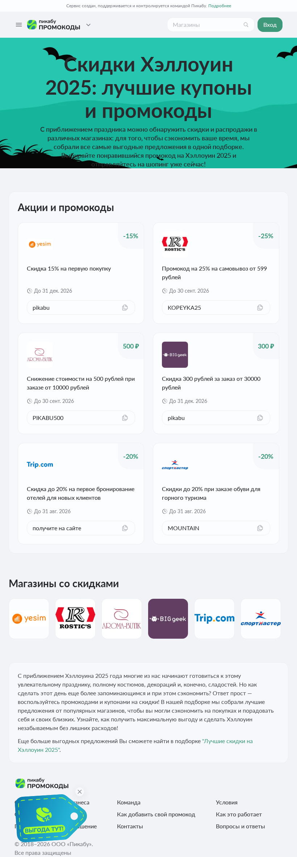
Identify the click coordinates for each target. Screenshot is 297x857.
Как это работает (239, 814)
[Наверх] (276, 842)
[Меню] (18, 24)
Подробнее (219, 5)
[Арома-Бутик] (81, 356)
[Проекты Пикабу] (88, 24)
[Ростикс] (216, 245)
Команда (129, 802)
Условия (227, 802)
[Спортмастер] (216, 466)
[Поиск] (246, 25)
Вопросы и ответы (240, 826)
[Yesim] (81, 245)
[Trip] (81, 466)
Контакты (130, 826)
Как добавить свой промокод (156, 814)
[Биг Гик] (216, 356)
